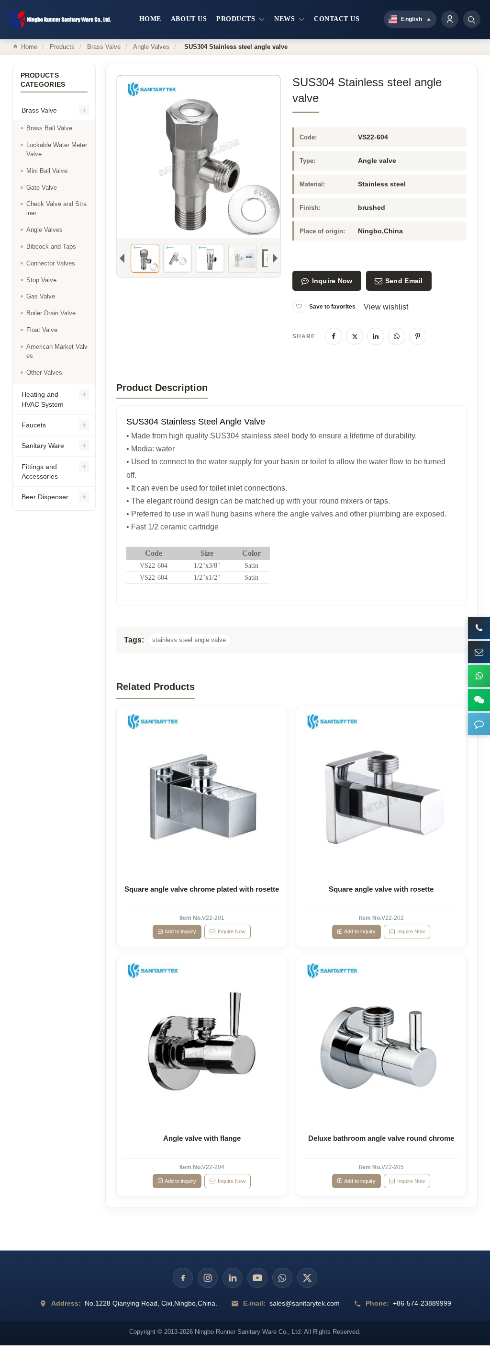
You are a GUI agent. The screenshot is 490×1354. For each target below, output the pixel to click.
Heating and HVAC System (43, 399)
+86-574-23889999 (422, 1303)
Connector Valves (50, 263)
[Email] (479, 652)
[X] (354, 336)
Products (62, 46)
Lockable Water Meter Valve (56, 149)
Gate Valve (41, 187)
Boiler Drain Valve (51, 313)
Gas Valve (40, 296)
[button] (479, 724)
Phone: (377, 1303)
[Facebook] (333, 336)
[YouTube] (257, 1278)
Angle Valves (151, 46)
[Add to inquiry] (202, 792)
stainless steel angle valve (189, 639)
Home (29, 46)
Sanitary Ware (43, 445)
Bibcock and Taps (51, 246)
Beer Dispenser (45, 497)
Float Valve (41, 329)
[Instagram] (208, 1278)
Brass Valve (104, 46)
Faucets (34, 425)
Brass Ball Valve (49, 128)
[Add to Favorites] (299, 306)
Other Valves (44, 372)
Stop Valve (41, 280)
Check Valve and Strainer (56, 208)
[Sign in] (449, 19)
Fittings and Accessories (40, 471)
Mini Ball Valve (46, 170)
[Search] (471, 19)
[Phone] (479, 628)
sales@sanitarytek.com (304, 1303)
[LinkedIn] (375, 336)
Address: (66, 1303)
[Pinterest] (417, 336)
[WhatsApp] (396, 336)
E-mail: (254, 1303)
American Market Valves (57, 351)
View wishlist (386, 307)
